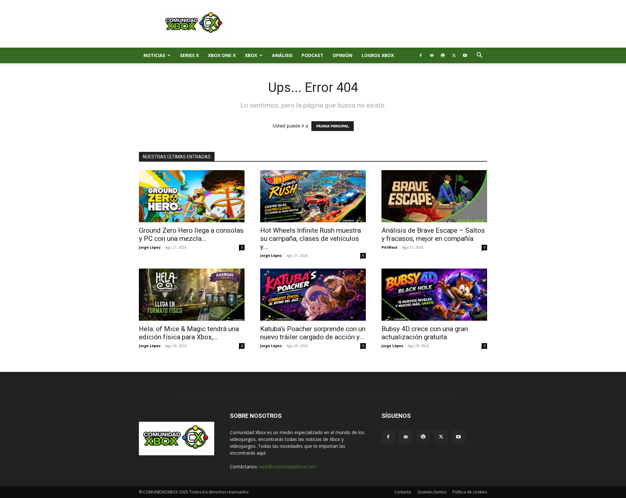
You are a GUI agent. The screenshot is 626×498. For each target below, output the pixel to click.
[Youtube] (465, 55)
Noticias (154, 55)
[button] (479, 56)
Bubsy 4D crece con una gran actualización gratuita (424, 333)
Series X (189, 55)
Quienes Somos (431, 492)
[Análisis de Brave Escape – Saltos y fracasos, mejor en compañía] (434, 196)
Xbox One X (222, 55)
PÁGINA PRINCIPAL (332, 126)
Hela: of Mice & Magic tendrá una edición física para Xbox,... (189, 333)
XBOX (251, 55)
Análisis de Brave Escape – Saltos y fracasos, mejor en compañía (433, 234)
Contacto (402, 492)
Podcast (312, 55)
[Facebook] (420, 55)
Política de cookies (470, 492)
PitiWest (389, 247)
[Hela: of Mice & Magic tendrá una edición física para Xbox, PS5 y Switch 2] (192, 295)
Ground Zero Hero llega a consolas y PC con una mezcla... (191, 234)
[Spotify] (443, 55)
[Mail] (432, 55)
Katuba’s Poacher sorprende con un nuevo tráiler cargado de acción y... (312, 333)
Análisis (282, 55)
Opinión (342, 55)
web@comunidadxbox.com (287, 466)
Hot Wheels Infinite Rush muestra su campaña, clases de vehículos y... (310, 239)
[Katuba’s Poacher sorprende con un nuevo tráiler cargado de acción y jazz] (313, 295)
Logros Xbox (378, 55)
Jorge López (150, 247)
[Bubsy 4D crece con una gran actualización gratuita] (434, 295)
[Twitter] (454, 55)
